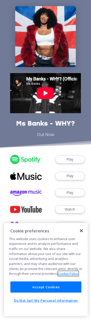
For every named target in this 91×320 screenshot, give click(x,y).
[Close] (81, 230)
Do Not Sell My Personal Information (46, 300)
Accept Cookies (45, 287)
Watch (70, 209)
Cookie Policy (68, 273)
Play (69, 159)
